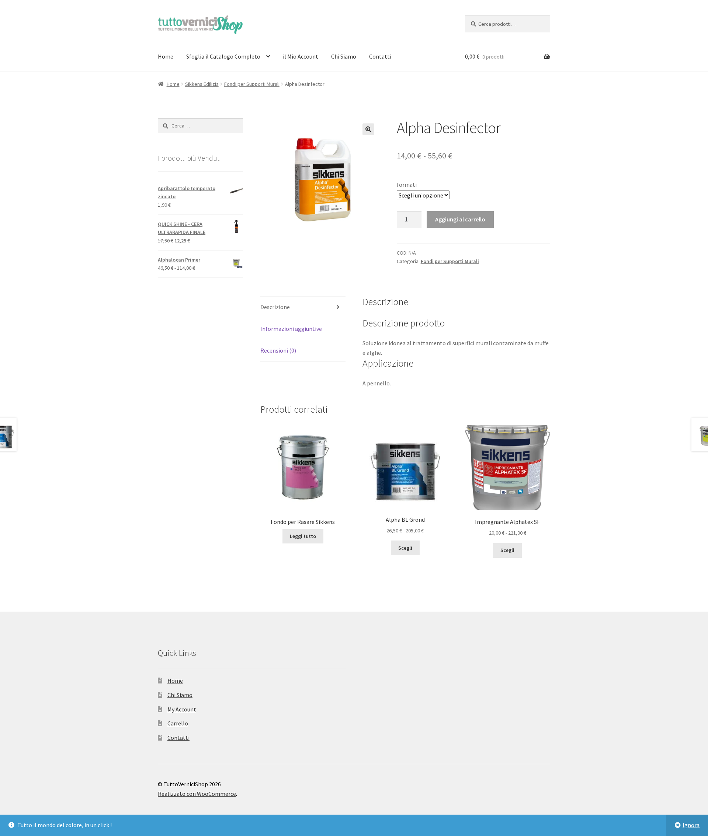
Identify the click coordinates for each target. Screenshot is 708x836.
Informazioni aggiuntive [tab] (291, 328)
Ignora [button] (691, 825)
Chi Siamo (343, 56)
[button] (368, 129)
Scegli (405, 548)
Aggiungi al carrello (460, 219)
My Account (181, 709)
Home (165, 56)
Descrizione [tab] (275, 307)
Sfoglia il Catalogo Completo (223, 56)
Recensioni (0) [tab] (278, 350)
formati (407, 184)
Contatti (380, 56)
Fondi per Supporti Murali (252, 84)
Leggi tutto (303, 536)
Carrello (177, 723)
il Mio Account (300, 56)
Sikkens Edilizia (202, 84)
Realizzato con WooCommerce (197, 793)
